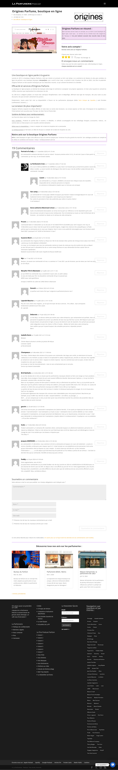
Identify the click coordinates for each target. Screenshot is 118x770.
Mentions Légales (18, 630)
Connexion (16, 638)
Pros (14, 635)
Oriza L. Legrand (91, 715)
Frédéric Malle (99, 650)
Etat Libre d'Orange (92, 642)
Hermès (89, 659)
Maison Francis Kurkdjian (93, 694)
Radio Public (78, 762)
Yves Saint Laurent (92, 753)
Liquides (92, 100)
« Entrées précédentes (19, 594)
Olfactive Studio (91, 712)
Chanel (95, 627)
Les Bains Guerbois (92, 680)
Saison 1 (40, 635)
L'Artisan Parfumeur (92, 674)
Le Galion (100, 677)
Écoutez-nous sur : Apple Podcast (22, 762)
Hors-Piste (41, 655)
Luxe (102, 686)
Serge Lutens (99, 735)
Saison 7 (40, 652)
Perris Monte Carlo (92, 729)
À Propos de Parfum (44, 609)
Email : (64, 610)
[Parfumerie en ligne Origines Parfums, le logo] (88, 22)
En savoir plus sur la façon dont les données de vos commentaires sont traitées (69, 538)
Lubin (97, 686)
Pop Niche (101, 729)
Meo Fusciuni (96, 700)
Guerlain (94, 656)
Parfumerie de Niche (92, 724)
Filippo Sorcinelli (91, 645)
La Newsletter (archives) (45, 675)
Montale (89, 706)
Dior (99, 633)
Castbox (86, 762)
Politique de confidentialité (21, 627)
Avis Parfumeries (43, 663)
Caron (100, 624)
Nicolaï (97, 709)
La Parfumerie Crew (37, 164)
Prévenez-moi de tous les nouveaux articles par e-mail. (31, 524)
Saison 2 (40, 638)
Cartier (89, 627)
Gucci (88, 656)
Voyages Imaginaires (92, 750)
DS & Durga (90, 639)
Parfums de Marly (91, 727)
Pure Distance (96, 732)
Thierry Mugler (91, 744)
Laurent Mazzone (91, 677)
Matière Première (98, 697)
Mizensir (89, 703)
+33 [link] (18, 17)
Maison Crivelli (91, 691)
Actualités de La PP (44, 624)
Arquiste (95, 621)
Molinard (96, 703)
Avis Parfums (42, 658)
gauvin (23, 407)
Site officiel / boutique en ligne (22, 19)
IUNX (88, 668)
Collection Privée (91, 633)
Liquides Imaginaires (92, 683)
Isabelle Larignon (91, 665)
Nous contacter (17, 632)
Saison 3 (40, 641)
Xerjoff (102, 750)
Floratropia (100, 645)
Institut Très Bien (91, 662)
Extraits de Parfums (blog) (46, 669)
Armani (89, 621)
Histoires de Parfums (99, 659)
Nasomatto (90, 709)
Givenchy (96, 653)
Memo (89, 700)
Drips (95, 636)
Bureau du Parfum (21, 572)
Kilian (100, 671)
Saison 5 (40, 646)
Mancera (89, 697)
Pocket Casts (67, 762)
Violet (100, 747)
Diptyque (89, 636)
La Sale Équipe (42, 621)
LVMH (88, 689)
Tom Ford (99, 744)
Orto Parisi (100, 715)
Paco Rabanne (90, 718)
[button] (112, 764)
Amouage (89, 618)
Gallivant (89, 653)
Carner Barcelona (91, 624)
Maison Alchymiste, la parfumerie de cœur (88, 573)
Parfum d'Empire (91, 721)
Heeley (101, 656)
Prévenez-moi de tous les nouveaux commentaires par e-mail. (33, 520)
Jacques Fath (95, 668)
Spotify (37, 762)
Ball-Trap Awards (43, 672)
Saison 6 (40, 649)
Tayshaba (89, 738)
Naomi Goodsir (97, 706)
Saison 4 (40, 643)
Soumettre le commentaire (92, 528)
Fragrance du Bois (92, 648)
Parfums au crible (43, 666)
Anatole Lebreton (98, 618)
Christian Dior (90, 630)
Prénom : (64, 617)
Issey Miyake (101, 665)
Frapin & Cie (90, 650)
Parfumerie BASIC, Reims (56, 572)
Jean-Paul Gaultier (91, 671)
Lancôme (102, 674)
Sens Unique (83, 100)
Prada (88, 732)
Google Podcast (47, 762)
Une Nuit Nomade (91, 747)
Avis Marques (42, 660)
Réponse (100, 153)
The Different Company (93, 741)
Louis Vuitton (90, 686)
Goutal (102, 653)
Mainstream (96, 689)
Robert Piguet (90, 735)
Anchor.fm (57, 762)
